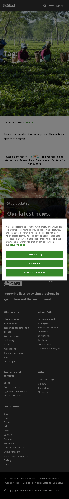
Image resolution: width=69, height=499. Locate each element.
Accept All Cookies (34, 272)
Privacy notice (17, 244)
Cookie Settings (34, 254)
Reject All (34, 263)
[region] (34, 249)
